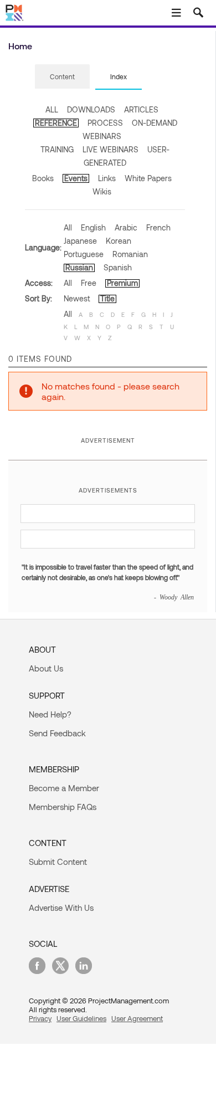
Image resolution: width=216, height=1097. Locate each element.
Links (107, 178)
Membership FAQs (62, 807)
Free (88, 283)
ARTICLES (141, 109)
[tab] (62, 77)
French (158, 227)
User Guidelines (81, 1018)
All (68, 227)
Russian (79, 267)
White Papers (148, 178)
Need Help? (50, 714)
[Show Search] (198, 13)
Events (76, 178)
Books (43, 178)
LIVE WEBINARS (110, 149)
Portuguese (84, 254)
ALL (51, 109)
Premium (122, 283)
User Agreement (137, 1018)
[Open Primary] (176, 13)
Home (20, 45)
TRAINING (57, 149)
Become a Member (64, 788)
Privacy (40, 1018)
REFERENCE (56, 122)
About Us (46, 668)
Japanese (80, 240)
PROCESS (105, 122)
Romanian (130, 254)
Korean (118, 240)
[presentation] (62, 76)
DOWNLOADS (91, 109)
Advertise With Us (61, 908)
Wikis (101, 191)
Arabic (126, 227)
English (93, 227)
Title (107, 298)
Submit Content (58, 862)
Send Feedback (57, 733)
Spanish (118, 267)
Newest (77, 298)
